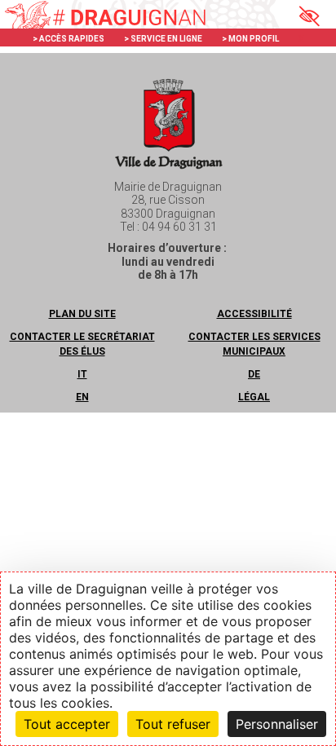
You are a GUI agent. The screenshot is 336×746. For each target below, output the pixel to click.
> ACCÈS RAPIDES (68, 38)
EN (82, 397)
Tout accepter (67, 724)
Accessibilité (254, 314)
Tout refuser (172, 724)
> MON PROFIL (250, 38)
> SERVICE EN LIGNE (163, 38)
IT (82, 374)
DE (254, 374)
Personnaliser (277, 724)
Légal (254, 397)
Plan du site (82, 314)
